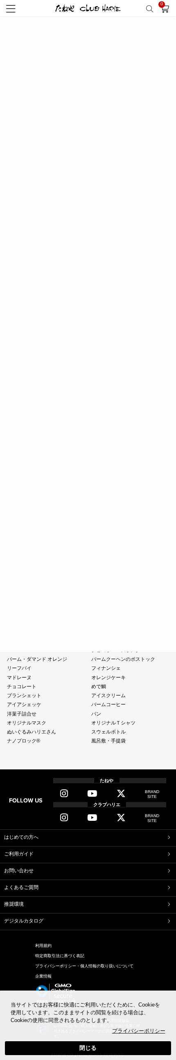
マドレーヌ (19, 677)
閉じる (88, 1047)
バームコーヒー (108, 704)
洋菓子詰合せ (21, 713)
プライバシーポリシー (138, 1031)
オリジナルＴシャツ (113, 722)
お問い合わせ (19, 870)
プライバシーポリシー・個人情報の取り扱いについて (84, 966)
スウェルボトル (108, 731)
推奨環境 (14, 904)
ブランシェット (24, 695)
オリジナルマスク (26, 722)
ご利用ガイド (19, 853)
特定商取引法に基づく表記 (59, 955)
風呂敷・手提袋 (108, 740)
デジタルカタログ (23, 920)
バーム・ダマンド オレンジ (37, 659)
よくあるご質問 (21, 887)
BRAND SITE (152, 794)
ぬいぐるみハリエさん (31, 731)
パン (96, 713)
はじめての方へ (21, 837)
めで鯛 (98, 686)
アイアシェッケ (24, 704)
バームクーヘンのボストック (123, 659)
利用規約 (43, 945)
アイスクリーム (108, 695)
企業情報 (43, 976)
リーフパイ (19, 668)
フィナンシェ (106, 668)
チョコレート (21, 686)
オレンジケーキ (108, 677)
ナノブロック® (23, 740)
